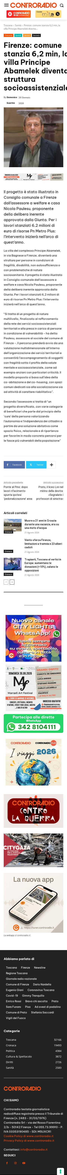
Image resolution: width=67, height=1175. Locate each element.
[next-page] (12, 582)
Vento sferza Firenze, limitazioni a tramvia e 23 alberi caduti (43, 544)
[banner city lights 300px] (33, 660)
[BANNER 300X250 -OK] (33, 710)
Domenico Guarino (12, 100)
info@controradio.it (33, 1149)
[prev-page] (6, 582)
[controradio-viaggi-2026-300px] (33, 784)
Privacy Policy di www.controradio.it (29, 1140)
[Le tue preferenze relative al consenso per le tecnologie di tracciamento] (60, 1171)
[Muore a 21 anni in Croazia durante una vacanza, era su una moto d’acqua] (13, 525)
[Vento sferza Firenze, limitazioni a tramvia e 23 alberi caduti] (13, 544)
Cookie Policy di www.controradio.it (28, 1136)
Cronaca (8, 532)
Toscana (8, 35)
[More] (51, 465)
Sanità (18, 35)
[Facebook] (7, 1163)
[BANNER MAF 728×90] (33, 179)
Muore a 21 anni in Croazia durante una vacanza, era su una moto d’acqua (42, 524)
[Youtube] (23, 1163)
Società (36, 35)
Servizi (27, 35)
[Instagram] (15, 1163)
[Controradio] (33, 5)
